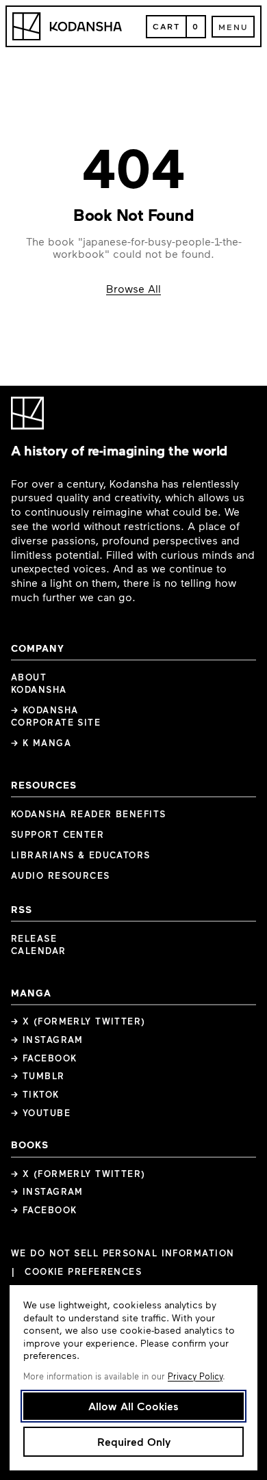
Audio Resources (60, 875)
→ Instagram (47, 1039)
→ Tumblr (38, 1075)
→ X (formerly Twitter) (78, 1021)
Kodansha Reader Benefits (88, 813)
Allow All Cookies (133, 1405)
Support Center (57, 834)
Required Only (133, 1441)
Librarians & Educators (81, 854)
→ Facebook (44, 1058)
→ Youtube (41, 1112)
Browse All (133, 288)
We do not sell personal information (122, 1253)
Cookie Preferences (83, 1272)
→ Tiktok (35, 1094)
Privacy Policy (195, 1376)
